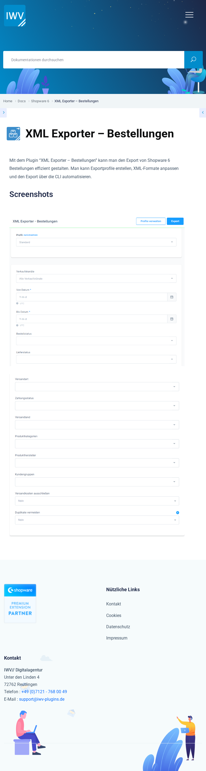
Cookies (113, 615)
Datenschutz (118, 626)
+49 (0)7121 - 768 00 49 (44, 691)
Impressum (116, 638)
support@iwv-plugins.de (41, 699)
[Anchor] (57, 194)
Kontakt (113, 603)
